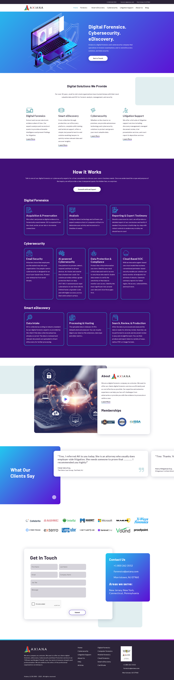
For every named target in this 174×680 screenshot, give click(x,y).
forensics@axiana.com (127, 2)
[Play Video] (66, 399)
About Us (139, 8)
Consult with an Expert (87, 189)
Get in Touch (98, 58)
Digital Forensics (104, 647)
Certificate (102, 665)
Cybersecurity (112, 8)
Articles (81, 665)
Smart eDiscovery (98, 8)
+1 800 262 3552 (111, 2)
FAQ (79, 662)
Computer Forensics (105, 651)
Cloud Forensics (103, 658)
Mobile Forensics (104, 655)
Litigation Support (126, 8)
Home (75, 8)
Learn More (30, 139)
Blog (147, 8)
